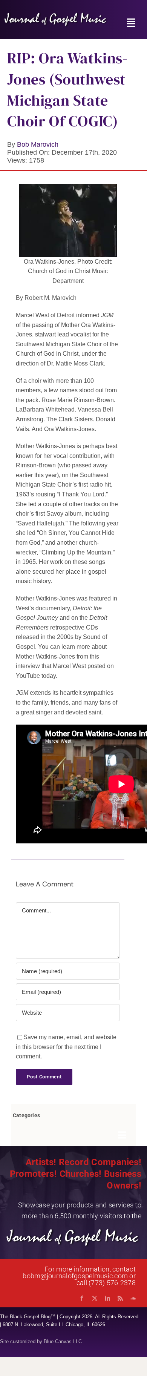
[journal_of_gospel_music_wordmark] (56, 14)
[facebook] (81, 1298)
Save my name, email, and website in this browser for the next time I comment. (66, 1047)
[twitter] (94, 1298)
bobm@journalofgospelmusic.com (75, 1276)
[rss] (120, 1298)
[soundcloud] (133, 1298)
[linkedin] (107, 1298)
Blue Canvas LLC (63, 1341)
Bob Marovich (37, 144)
